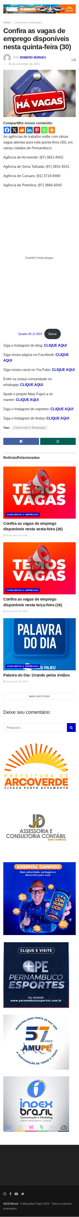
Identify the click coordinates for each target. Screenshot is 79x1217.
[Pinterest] (37, 130)
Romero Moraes (33, 57)
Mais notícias (39, 696)
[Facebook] (7, 130)
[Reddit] (22, 130)
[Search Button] (71, 727)
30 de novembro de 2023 (24, 64)
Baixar (52, 334)
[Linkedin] (29, 130)
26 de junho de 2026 (16, 535)
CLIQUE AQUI (55, 345)
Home (7, 22)
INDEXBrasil (10, 1203)
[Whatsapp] (44, 130)
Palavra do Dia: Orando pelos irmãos (36, 675)
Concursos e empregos (28, 22)
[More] (51, 130)
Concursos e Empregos (30, 427)
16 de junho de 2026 (16, 611)
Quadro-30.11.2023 (30, 334)
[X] (14, 130)
